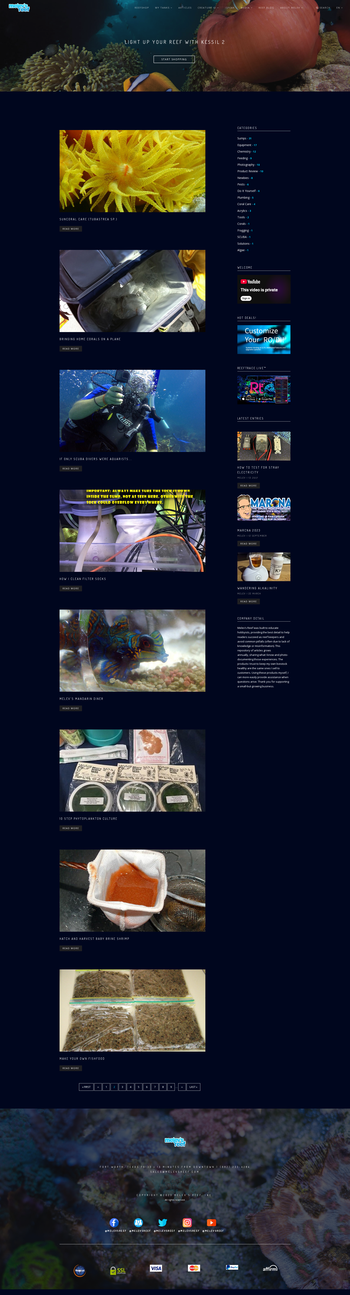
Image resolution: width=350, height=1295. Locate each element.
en (338, 7)
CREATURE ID (207, 7)
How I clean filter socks (83, 579)
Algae (243, 250)
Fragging (245, 230)
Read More (71, 228)
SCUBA (244, 237)
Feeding (244, 158)
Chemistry (246, 151)
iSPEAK (230, 7)
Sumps (244, 138)
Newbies (245, 178)
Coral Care (246, 204)
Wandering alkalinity (257, 588)
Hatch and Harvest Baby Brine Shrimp (94, 939)
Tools (243, 217)
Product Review (250, 171)
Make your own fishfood (82, 1059)
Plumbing (245, 197)
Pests (243, 184)
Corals (243, 224)
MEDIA (246, 7)
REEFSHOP (142, 7)
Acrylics (244, 211)
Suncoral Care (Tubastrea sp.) (88, 219)
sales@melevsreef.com (175, 1171)
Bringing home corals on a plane (90, 339)
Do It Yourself (248, 191)
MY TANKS (163, 7)
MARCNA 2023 (249, 530)
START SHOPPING (174, 59)
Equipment (247, 145)
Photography (248, 165)
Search (324, 7)
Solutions (245, 243)
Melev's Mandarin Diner (82, 699)
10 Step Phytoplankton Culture (88, 819)
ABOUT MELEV (290, 7)
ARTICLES (185, 7)
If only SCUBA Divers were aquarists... (96, 459)
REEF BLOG (266, 7)
